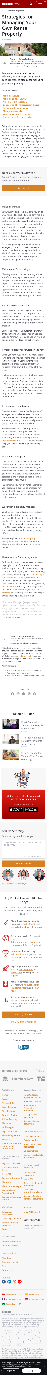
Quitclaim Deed (31, 1150)
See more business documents (32, 1122)
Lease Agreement (32, 1136)
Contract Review (10, 1115)
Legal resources (9, 1131)
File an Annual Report (12, 1186)
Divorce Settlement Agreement (33, 1184)
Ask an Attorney (13, 617)
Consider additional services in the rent (21, 105)
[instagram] (15, 1283)
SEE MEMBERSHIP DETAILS (23, 1022)
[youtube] (20, 1283)
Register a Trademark (12, 1178)
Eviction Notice (31, 1140)
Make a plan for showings (15, 98)
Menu (40, 4)
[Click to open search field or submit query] (31, 4)
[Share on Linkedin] (24, 694)
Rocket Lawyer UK (13, 1294)
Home (5, 1094)
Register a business (11, 1163)
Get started (23, 188)
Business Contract (32, 1101)
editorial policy (26, 656)
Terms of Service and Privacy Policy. (19, 1366)
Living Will (28, 1179)
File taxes (6, 1123)
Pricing (5, 1099)
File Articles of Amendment (8, 1191)
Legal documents (10, 1107)
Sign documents (9, 1111)
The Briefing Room (11, 1135)
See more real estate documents (33, 1156)
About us (6, 1258)
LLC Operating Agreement (30, 1116)
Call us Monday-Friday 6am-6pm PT (33, 1226)
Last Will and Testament (30, 1173)
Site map (6, 1139)
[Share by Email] (34, 694)
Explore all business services (11, 1198)
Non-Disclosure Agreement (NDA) (32, 1096)
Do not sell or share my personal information (11, 1146)
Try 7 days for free (23, 1014)
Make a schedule (11, 95)
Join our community (11, 1241)
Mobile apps (8, 1127)
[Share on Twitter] (18, 694)
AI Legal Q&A (8, 1103)
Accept (31, 1371)
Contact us (7, 1270)
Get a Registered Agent (10, 1169)
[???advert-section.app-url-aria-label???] (16, 810)
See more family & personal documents (33, 1197)
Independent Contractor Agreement (30, 1108)
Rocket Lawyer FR (13, 1299)
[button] (3, 11)
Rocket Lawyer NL (36, 1299)
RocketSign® (8, 586)
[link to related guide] (12, 725)
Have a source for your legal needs (19, 117)
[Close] (44, 1366)
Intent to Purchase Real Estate (32, 1145)
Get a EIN (6, 1174)
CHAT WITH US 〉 (32, 1212)
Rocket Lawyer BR (13, 1304)
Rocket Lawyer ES (36, 1294)
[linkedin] (9, 1283)
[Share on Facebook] (13, 694)
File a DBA (7, 1182)
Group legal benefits (11, 1218)
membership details (14, 1033)
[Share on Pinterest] (29, 694)
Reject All (11, 1371)
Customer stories (10, 1245)
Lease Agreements (26, 577)
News (4, 1266)
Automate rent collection (15, 101)
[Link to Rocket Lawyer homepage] (12, 4)
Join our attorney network (10, 1224)
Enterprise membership (8, 1213)
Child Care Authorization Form (33, 1191)
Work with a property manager (17, 114)
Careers (5, 1229)
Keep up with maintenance (15, 108)
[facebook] (4, 1283)
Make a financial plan (13, 111)
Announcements (10, 1262)
